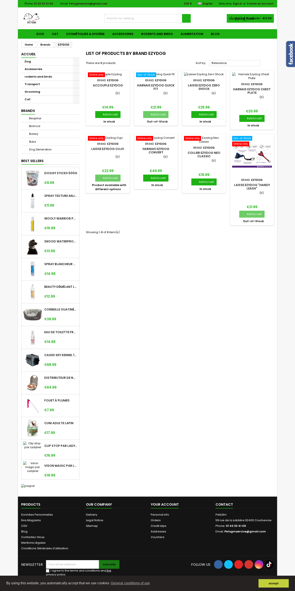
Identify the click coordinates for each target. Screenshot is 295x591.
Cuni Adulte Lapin (58, 423)
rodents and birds (157, 34)
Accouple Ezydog (108, 85)
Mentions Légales (33, 543)
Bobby (33, 134)
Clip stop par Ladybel (61, 446)
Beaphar (35, 118)
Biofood (34, 126)
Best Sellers (32, 160)
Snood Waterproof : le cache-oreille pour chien (61, 241)
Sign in (237, 3)
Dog (40, 34)
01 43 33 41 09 (43, 3)
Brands (28, 110)
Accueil (28, 54)
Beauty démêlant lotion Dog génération (61, 286)
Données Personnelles (37, 515)
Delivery (91, 515)
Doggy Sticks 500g (60, 173)
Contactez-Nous (32, 537)
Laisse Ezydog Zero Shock (204, 87)
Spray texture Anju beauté (61, 196)
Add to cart (108, 114)
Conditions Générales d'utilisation (44, 548)
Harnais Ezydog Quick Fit (155, 87)
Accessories (122, 34)
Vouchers (157, 537)
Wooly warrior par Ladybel (61, 218)
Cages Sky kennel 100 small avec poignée (61, 355)
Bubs (32, 142)
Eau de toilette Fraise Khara (61, 332)
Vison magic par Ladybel (61, 465)
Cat (55, 34)
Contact (224, 504)
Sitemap (92, 526)
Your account (165, 504)
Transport (32, 84)
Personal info (160, 515)
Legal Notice (94, 520)
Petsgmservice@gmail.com (88, 3)
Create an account (260, 3)
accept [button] (274, 583)
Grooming (32, 92)
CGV (24, 526)
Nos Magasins (31, 520)
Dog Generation (40, 149)
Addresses (158, 531)
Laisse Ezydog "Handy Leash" (252, 187)
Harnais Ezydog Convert (156, 151)
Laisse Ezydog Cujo (107, 149)
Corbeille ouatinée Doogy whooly (61, 309)
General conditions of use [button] (130, 583)
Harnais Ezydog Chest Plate (252, 91)
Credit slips (158, 526)
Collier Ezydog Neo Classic (204, 154)
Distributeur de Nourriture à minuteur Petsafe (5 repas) (61, 377)
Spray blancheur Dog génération (61, 264)
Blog (215, 34)
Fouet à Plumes (57, 400)
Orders (156, 520)
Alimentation (192, 34)
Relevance (235, 63)
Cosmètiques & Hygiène (85, 34)
